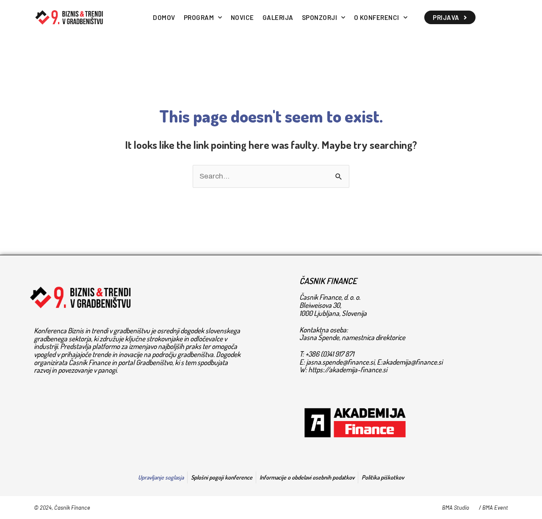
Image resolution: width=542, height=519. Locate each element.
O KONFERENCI (376, 17)
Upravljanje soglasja (161, 477)
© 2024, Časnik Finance (62, 507)
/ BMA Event (493, 507)
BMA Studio (455, 507)
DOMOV (164, 17)
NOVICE (242, 17)
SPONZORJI (319, 17)
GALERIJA (278, 17)
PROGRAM (199, 17)
